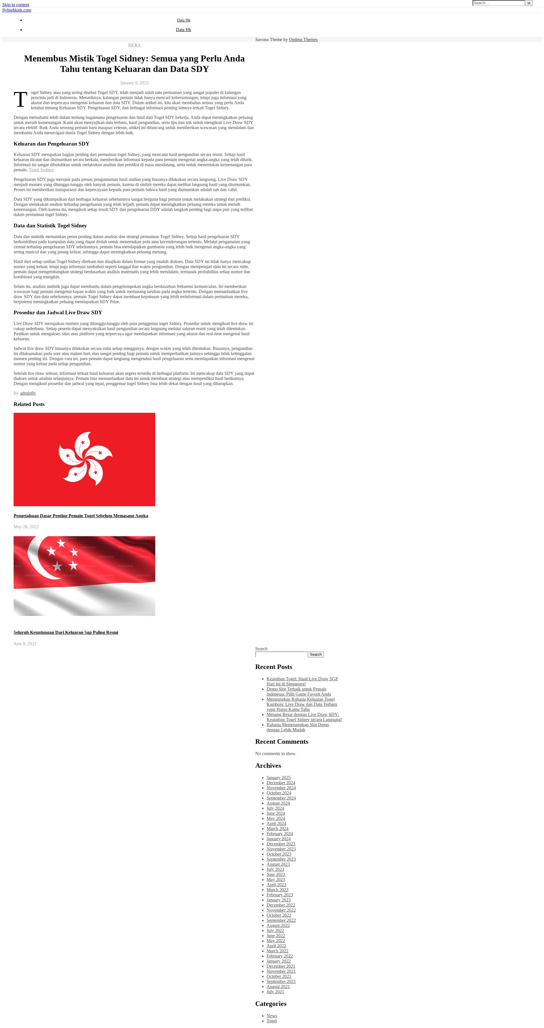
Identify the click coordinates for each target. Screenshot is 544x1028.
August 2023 (278, 864)
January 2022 (279, 961)
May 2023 (276, 879)
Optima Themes (303, 39)
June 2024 (276, 813)
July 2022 (275, 930)
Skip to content (15, 4)
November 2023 (281, 849)
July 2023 (275, 869)
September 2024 (281, 798)
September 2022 (281, 920)
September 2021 (281, 981)
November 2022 (281, 910)
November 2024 (281, 787)
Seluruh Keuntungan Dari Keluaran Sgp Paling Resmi (66, 632)
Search (261, 648)
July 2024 (275, 808)
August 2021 (278, 986)
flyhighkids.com (16, 10)
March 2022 (277, 950)
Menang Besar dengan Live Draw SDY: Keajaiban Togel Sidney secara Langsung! (304, 717)
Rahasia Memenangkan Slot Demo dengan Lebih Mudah (298, 727)
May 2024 (276, 818)
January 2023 (279, 899)
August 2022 (278, 925)
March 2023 (277, 889)
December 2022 (281, 905)
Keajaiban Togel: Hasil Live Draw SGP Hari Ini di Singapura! (302, 681)
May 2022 (276, 940)
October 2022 (279, 915)
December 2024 (281, 782)
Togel (272, 1020)
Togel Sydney (41, 169)
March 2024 (277, 828)
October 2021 (279, 976)
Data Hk (183, 20)
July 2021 (275, 991)
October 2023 (279, 854)
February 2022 (280, 956)
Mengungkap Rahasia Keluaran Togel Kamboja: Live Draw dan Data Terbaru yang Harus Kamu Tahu (302, 704)
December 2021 (281, 966)
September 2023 (281, 859)
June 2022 (276, 935)
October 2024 (279, 792)
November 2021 (281, 971)
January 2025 (279, 777)
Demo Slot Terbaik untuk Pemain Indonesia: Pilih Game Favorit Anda (299, 691)
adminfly (28, 393)
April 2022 (276, 945)
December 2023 (281, 843)
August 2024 (278, 803)
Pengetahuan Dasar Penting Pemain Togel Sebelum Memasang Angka (81, 515)
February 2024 (280, 833)
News (134, 45)
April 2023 (276, 884)
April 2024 (276, 823)
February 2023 (280, 894)
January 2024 (279, 838)
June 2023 (276, 874)
